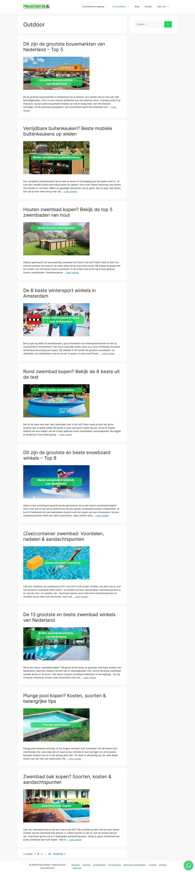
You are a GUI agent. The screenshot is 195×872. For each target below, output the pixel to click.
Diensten (76, 865)
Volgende (59, 853)
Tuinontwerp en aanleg (93, 6)
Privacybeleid (114, 865)
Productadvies (119, 6)
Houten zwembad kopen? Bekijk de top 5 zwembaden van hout (67, 212)
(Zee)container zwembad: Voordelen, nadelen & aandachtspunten (63, 536)
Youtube (152, 865)
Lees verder (70, 191)
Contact (148, 6)
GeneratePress (47, 868)
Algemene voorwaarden (135, 865)
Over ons (77, 868)
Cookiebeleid (99, 865)
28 (50, 853)
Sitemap (86, 865)
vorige (27, 853)
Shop (137, 6)
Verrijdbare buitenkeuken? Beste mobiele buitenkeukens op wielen (67, 131)
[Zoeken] (168, 24)
